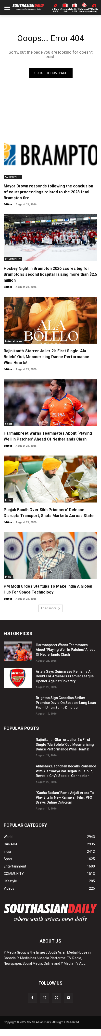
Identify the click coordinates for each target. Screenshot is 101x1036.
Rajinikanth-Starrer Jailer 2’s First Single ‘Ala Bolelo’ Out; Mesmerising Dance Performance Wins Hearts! (46, 357)
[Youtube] (68, 998)
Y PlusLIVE (55, 10)
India (8, 500)
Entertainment (14, 341)
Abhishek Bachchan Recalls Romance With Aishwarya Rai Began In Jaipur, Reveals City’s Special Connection (66, 771)
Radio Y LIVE (75, 10)
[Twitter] (56, 998)
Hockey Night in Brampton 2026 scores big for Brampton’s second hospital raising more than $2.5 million (50, 274)
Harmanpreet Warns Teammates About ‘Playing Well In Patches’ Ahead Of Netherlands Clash (66, 649)
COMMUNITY (13, 176)
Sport (8, 424)
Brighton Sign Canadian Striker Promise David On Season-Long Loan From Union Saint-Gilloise (66, 702)
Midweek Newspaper (84, 10)
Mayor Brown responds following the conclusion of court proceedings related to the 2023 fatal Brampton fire (48, 192)
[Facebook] (32, 998)
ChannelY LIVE (65, 10)
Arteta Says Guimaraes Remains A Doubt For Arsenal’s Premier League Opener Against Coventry (65, 676)
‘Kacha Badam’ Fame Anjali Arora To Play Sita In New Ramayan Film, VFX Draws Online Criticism (65, 797)
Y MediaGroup (93, 10)
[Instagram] (44, 998)
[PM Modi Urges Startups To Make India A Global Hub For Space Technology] (50, 555)
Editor (8, 204)
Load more (49, 608)
